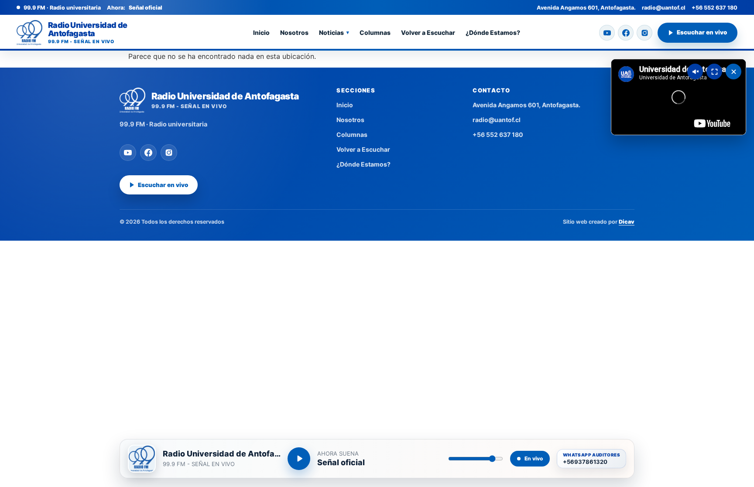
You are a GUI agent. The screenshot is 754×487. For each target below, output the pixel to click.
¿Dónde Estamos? (493, 32)
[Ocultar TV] (733, 71)
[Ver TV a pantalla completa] (714, 71)
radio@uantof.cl (663, 7)
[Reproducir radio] (299, 458)
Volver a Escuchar (428, 32)
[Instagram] (644, 33)
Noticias (334, 32)
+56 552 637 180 (714, 7)
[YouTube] (607, 33)
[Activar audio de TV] (695, 71)
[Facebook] (626, 33)
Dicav (626, 221)
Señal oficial (341, 462)
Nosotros (294, 32)
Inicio (261, 32)
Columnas (375, 32)
